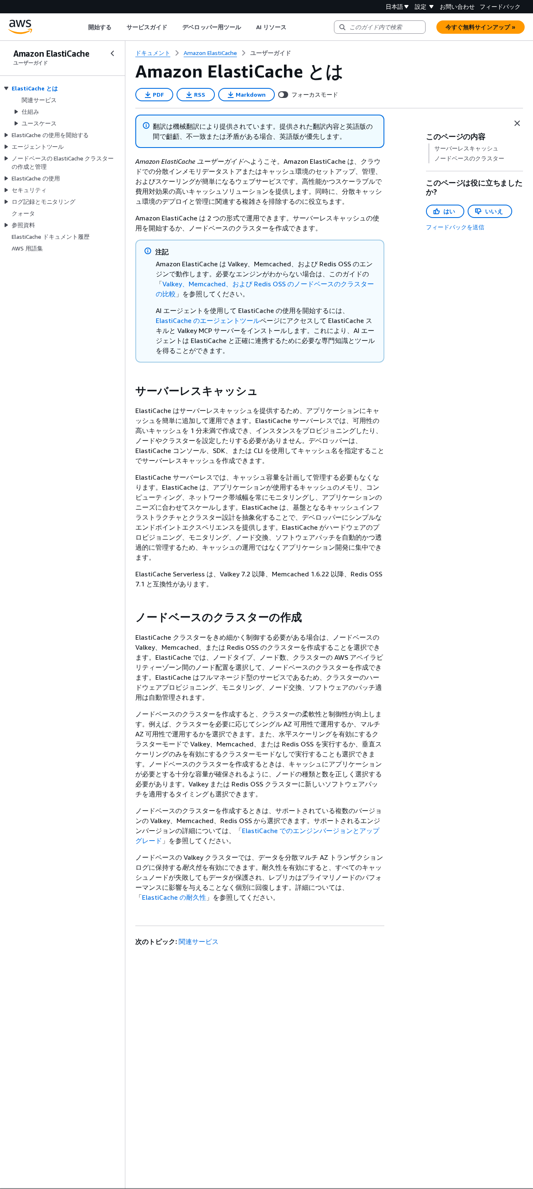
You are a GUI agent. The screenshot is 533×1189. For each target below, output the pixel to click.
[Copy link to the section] (129, 391)
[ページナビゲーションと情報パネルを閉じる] (517, 123)
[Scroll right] (293, 27)
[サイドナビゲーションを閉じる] (112, 53)
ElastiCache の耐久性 (174, 897)
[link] (270, 53)
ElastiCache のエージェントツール (208, 320)
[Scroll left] (82, 27)
